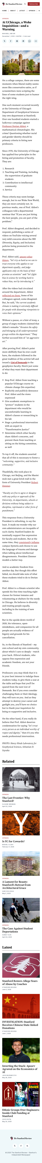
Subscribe (33, 4)
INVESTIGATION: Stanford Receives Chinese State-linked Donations (20, 1025)
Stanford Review (9, 987)
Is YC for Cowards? (13, 841)
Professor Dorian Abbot (14, 126)
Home (4, 10)
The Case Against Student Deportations (17, 930)
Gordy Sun (6, 935)
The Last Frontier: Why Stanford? (16, 799)
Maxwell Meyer (8, 33)
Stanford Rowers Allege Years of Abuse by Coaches (20, 982)
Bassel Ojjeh (7, 844)
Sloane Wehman (9, 804)
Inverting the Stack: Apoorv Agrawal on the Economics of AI (19, 1069)
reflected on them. (11, 295)
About (13, 10)
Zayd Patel (6, 1119)
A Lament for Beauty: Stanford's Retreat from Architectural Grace (16, 885)
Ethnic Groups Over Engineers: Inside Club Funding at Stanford (21, 1113)
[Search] (25, 4)
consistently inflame (29, 542)
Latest (22, 10)
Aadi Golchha (8, 891)
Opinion (32, 10)
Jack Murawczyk (9, 1075)
